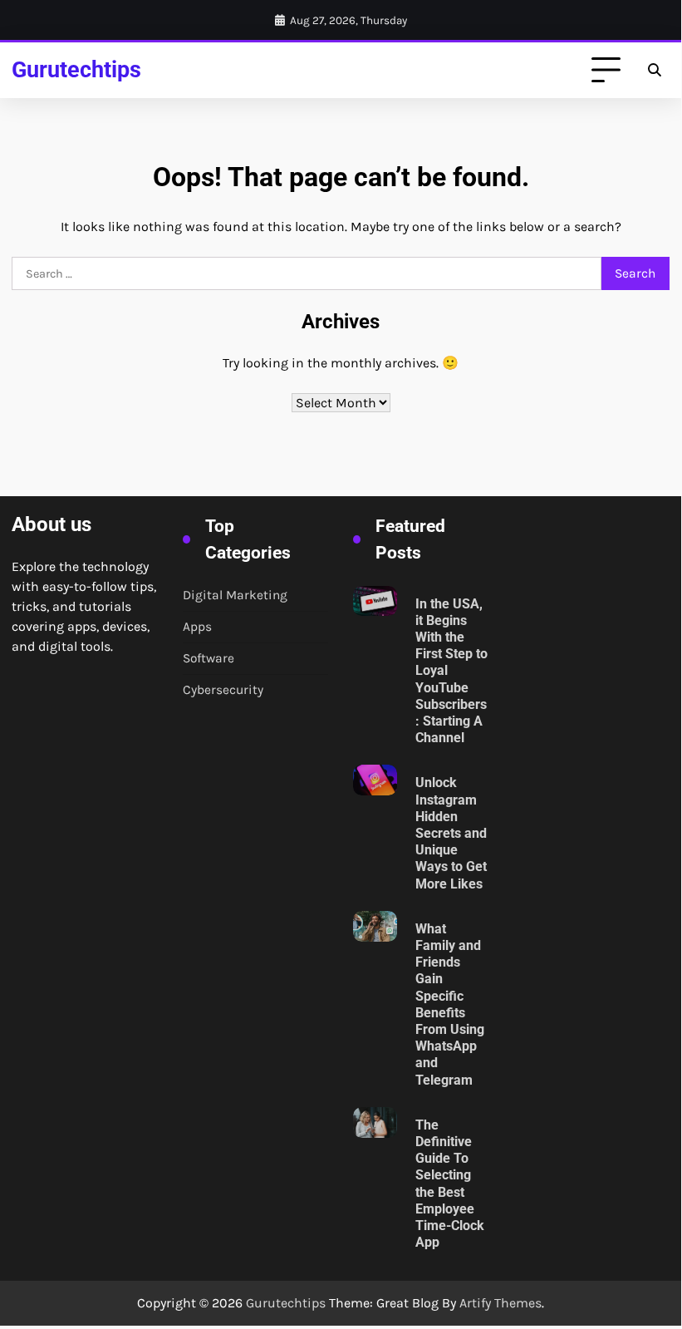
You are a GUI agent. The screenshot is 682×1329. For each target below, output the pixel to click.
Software (208, 658)
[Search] (655, 71)
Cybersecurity (223, 689)
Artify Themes (500, 1303)
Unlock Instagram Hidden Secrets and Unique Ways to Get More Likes (451, 833)
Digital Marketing (235, 595)
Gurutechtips (76, 70)
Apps (197, 626)
